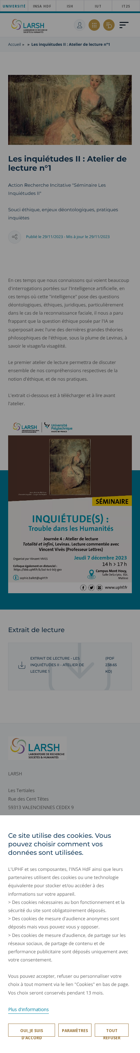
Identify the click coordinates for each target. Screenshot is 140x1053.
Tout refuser (111, 1032)
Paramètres (75, 1030)
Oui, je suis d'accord (31, 1032)
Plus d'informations (28, 1009)
